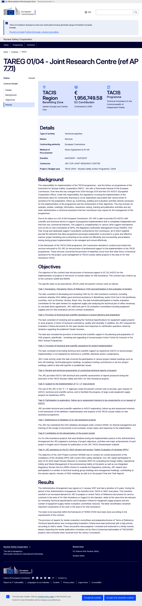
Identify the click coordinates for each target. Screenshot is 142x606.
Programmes (18, 45)
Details (8, 90)
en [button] (89, 12)
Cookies (56, 582)
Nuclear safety (79, 556)
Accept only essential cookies (120, 598)
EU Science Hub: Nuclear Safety (86, 551)
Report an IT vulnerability (14, 582)
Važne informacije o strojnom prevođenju (42, 32)
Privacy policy (68, 582)
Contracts (31, 45)
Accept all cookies (92, 598)
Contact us (62, 578)
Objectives (10, 100)
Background (11, 95)
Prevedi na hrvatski (17, 32)
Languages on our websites (38, 582)
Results (8, 105)
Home (6, 45)
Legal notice (83, 582)
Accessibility (97, 582)
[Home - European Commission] (21, 11)
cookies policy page (46, 596)
